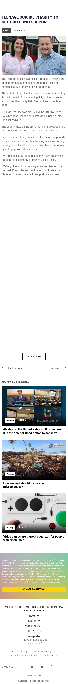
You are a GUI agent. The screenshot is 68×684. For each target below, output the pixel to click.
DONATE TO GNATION (34, 589)
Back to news (34, 356)
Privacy (38, 676)
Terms (29, 676)
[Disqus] (34, 223)
